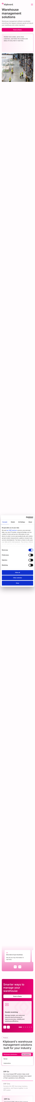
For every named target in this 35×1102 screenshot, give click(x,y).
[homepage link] (7, 4)
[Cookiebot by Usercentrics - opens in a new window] (26, 517)
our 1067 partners (12, 530)
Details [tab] (13, 522)
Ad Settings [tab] (21, 522)
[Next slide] (19, 966)
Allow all (17, 572)
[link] (26, 1054)
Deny (17, 583)
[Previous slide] (15, 966)
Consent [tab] (4, 522)
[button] (31, 4)
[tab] (17, 1054)
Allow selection (17, 577)
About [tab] (30, 522)
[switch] (30, 555)
